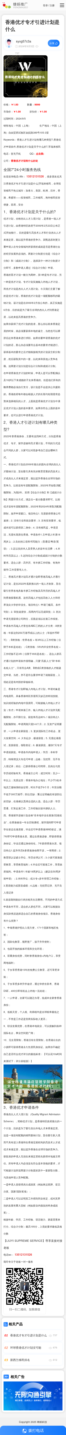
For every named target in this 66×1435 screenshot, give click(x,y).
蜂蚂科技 (42, 1422)
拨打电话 (36, 1430)
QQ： (37, 153)
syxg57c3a (23, 41)
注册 (52, 5)
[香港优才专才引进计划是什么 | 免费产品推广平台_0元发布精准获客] (26, 76)
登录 (45, 5)
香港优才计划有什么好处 (24, 160)
